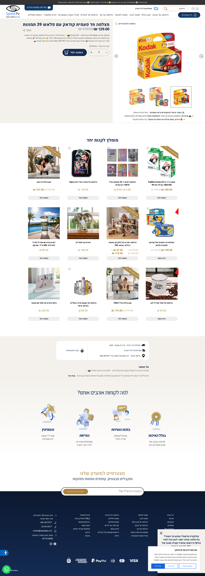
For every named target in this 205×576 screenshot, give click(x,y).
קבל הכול (158, 566)
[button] (161, 533)
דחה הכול (171, 566)
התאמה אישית (188, 566)
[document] (102, 288)
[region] (174, 558)
